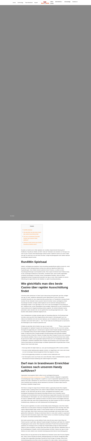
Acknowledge (67, 1)
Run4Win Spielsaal (27, 229)
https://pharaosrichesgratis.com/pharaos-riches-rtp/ (33, 377)
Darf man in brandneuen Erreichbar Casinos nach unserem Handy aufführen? (31, 238)
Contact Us (74, 1)
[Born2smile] (45, 2)
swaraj (12, 215)
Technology (20, 2)
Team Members (29, 2)
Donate (52, 3)
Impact (36, 2)
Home (14, 2)
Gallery (51, 1)
